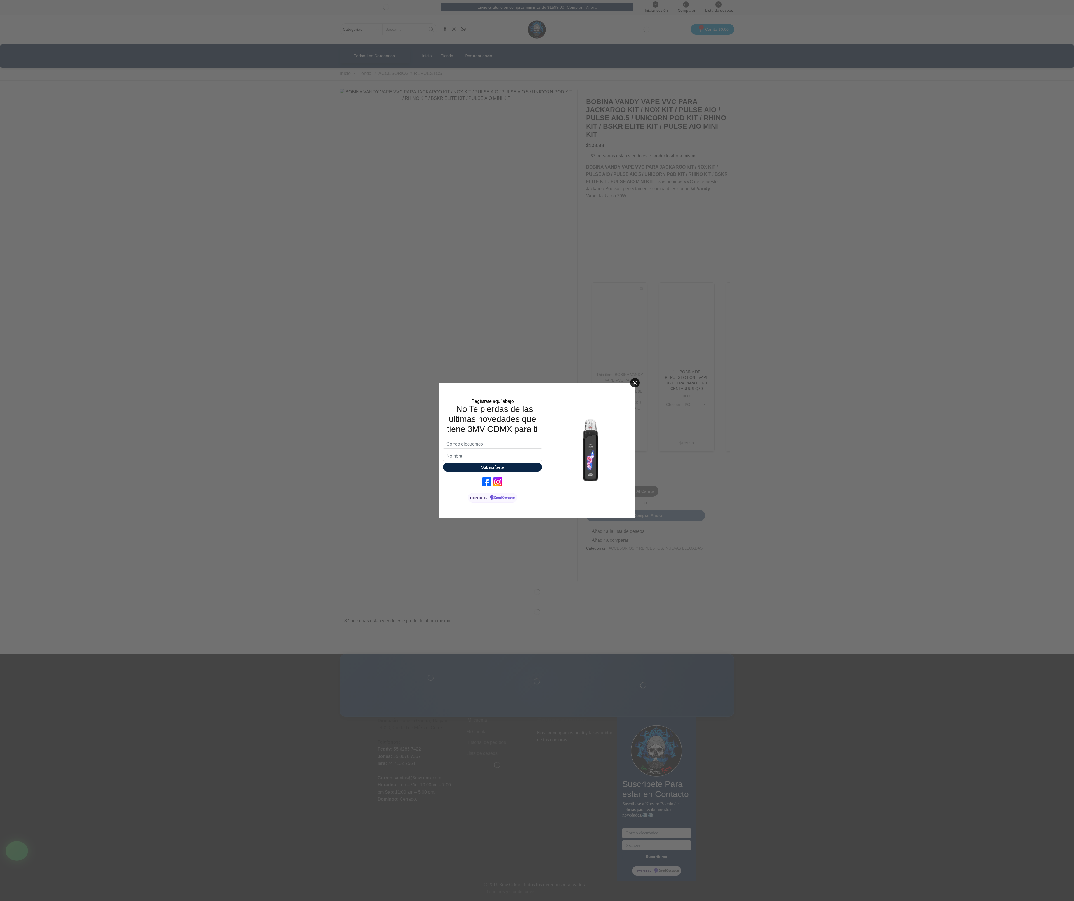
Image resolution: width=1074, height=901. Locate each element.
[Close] (635, 382)
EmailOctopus (504, 497)
